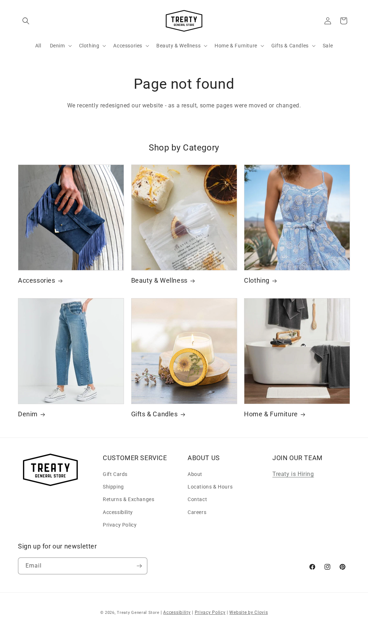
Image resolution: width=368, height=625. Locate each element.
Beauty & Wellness (159, 280)
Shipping (113, 487)
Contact (197, 499)
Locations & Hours (210, 487)
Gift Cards (115, 474)
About (195, 474)
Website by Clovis (248, 612)
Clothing (257, 280)
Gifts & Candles (154, 414)
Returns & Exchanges (128, 499)
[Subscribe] (139, 565)
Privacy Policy (120, 525)
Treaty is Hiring (293, 474)
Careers (197, 512)
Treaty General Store (138, 612)
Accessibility (118, 512)
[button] (26, 21)
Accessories (36, 280)
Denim (28, 414)
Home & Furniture (271, 414)
